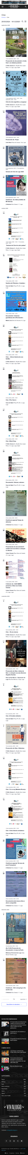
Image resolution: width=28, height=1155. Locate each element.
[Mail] (13, 1141)
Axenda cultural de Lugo (16, 1066)
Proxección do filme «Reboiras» (15, 748)
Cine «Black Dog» (11, 441)
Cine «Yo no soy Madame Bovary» (16, 789)
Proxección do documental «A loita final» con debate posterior (16, 62)
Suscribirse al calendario (13, 1004)
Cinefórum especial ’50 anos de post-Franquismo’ (15, 864)
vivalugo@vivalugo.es (12, 1130)
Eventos (4, 17)
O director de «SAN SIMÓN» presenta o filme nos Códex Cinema (14, 585)
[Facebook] (6, 1141)
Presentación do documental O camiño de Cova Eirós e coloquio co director (15, 548)
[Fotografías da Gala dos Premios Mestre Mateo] (5, 1041)
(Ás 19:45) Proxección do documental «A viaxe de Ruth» (15, 949)
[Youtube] (21, 1141)
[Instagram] (10, 1141)
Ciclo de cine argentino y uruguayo (16, 102)
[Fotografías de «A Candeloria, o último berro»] (5, 1033)
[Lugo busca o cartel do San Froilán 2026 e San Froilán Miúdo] (5, 1053)
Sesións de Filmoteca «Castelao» (15, 283)
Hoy (14, 999)
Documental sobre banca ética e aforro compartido (15, 902)
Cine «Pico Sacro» (11, 400)
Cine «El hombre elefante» (13, 716)
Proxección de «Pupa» (12, 139)
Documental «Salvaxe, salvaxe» (15, 482)
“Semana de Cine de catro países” (16, 245)
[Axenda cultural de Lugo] (5, 1068)
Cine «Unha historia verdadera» (15, 830)
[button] (2, 7)
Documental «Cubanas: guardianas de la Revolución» (14, 316)
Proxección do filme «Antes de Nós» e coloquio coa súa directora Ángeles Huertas (16, 673)
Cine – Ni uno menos (12, 632)
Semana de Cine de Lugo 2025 (15, 172)
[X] (17, 1141)
